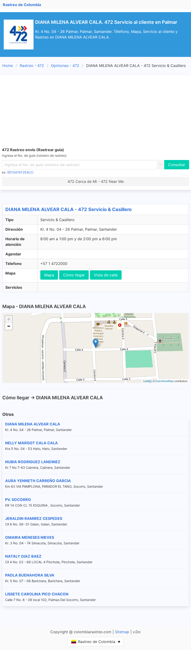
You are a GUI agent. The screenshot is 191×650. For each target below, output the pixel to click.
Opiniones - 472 (65, 65)
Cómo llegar (74, 275)
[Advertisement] (95, 112)
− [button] (8, 326)
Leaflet (147, 381)
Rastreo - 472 (32, 65)
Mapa (49, 275)
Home (7, 65)
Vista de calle (106, 275)
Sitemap (122, 631)
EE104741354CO (20, 172)
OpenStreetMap (164, 381)
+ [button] (8, 319)
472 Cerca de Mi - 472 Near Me (96, 181)
